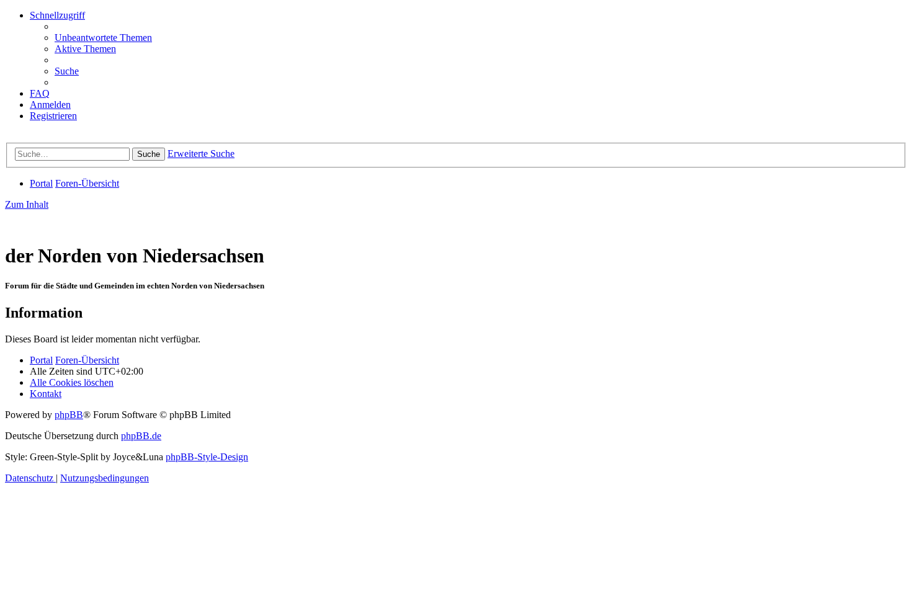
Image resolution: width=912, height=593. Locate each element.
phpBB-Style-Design (207, 457)
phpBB (69, 414)
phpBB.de (141, 435)
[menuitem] (103, 37)
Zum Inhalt (26, 204)
